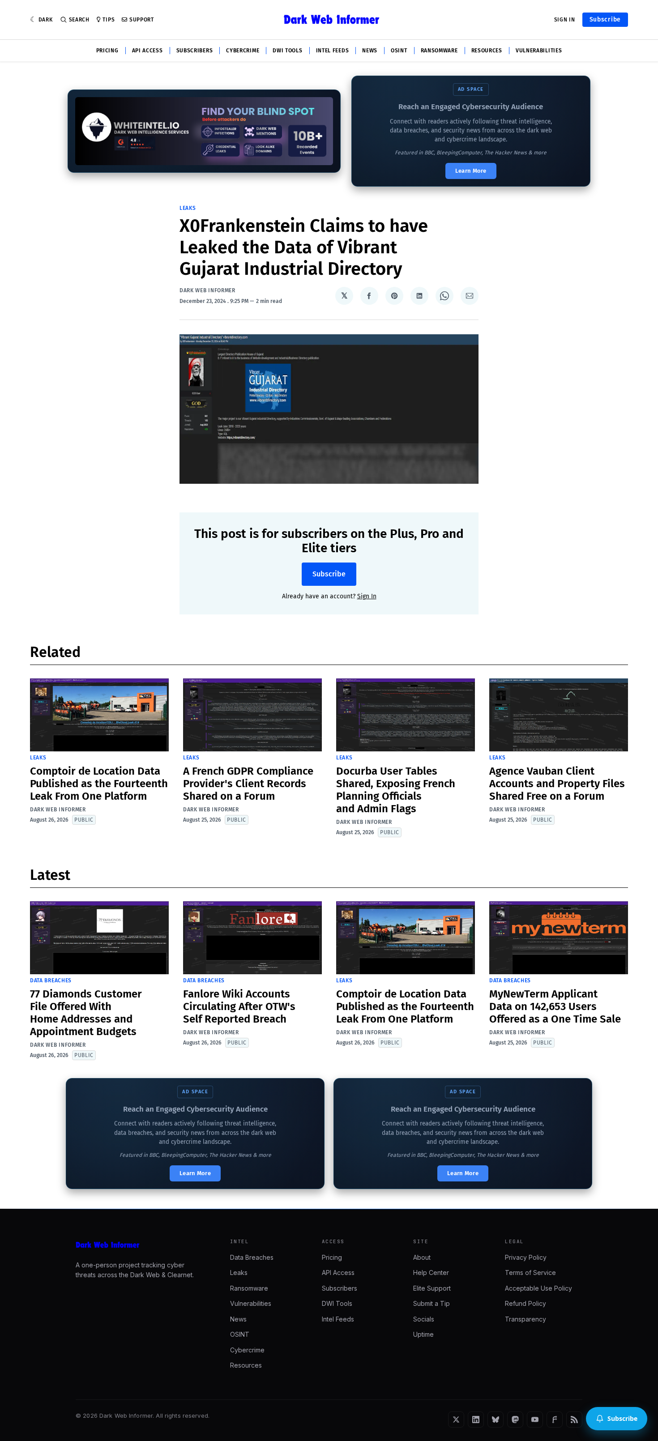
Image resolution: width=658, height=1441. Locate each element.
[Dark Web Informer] (140, 1245)
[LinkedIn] (476, 1419)
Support (141, 20)
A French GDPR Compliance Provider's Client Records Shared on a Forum (248, 783)
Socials (423, 1319)
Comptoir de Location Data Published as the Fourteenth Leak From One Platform (99, 783)
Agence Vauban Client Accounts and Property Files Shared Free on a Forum (557, 783)
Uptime (423, 1334)
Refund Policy (525, 1303)
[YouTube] (535, 1419)
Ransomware (439, 50)
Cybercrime (242, 50)
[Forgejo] (555, 1419)
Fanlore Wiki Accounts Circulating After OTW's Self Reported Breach (239, 1006)
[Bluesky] (495, 1419)
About (422, 1257)
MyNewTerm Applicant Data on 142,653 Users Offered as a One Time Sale (555, 1006)
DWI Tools (287, 50)
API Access (147, 50)
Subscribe (605, 19)
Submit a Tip (431, 1303)
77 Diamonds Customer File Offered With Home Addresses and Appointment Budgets (86, 1013)
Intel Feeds (332, 50)
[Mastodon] (515, 1419)
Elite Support (432, 1288)
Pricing (107, 50)
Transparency (525, 1319)
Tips (109, 20)
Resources (486, 50)
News (369, 50)
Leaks (187, 208)
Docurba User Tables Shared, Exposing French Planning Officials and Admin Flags (395, 790)
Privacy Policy (526, 1257)
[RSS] (574, 1419)
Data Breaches (51, 980)
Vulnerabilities (539, 50)
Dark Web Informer (207, 290)
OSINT (399, 50)
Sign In (564, 20)
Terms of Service (530, 1272)
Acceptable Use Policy (538, 1288)
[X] (456, 1419)
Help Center (431, 1272)
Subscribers (194, 50)
